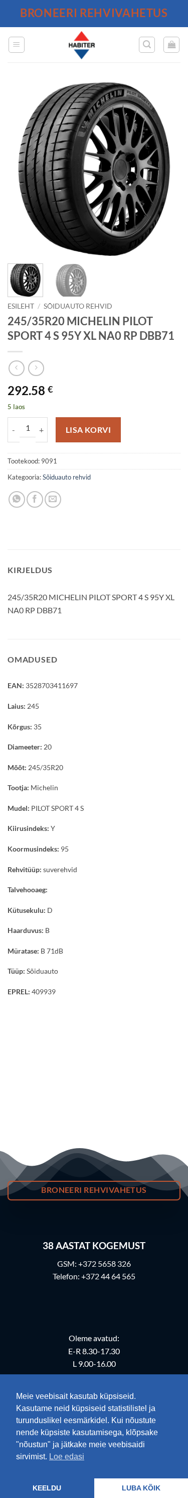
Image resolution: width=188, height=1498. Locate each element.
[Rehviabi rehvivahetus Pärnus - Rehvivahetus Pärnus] (82, 44)
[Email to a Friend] (53, 499)
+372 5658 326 (104, 1263)
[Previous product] (36, 368)
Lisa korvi (88, 429)
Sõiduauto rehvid (78, 306)
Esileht (21, 306)
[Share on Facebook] (35, 499)
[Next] (164, 169)
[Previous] (24, 169)
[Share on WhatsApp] (17, 499)
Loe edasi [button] (66, 1456)
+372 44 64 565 (108, 1276)
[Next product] (16, 368)
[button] (17, 45)
